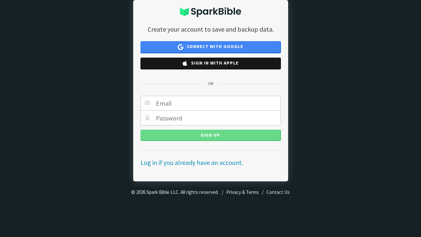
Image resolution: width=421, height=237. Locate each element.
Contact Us (278, 192)
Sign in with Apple (214, 63)
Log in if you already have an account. (191, 162)
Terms (252, 192)
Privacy (233, 192)
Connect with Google (214, 46)
